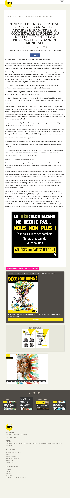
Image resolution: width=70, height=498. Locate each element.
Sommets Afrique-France (13, 452)
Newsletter (9, 475)
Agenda (8, 471)
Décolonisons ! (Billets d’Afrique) (19, 16)
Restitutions (9, 460)
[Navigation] (62, 2)
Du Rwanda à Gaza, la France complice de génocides (22, 268)
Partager (36, 55)
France (8, 454)
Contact (8, 473)
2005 (34, 16)
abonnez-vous (36, 319)
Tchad (11, 50)
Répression (17, 50)
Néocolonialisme (11, 456)
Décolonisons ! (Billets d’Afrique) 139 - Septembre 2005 (39, 274)
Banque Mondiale (27, 50)
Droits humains (38, 50)
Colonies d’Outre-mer (12, 458)
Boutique (8, 469)
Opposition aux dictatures (52, 50)
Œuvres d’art (10, 462)
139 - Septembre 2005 (44, 16)
